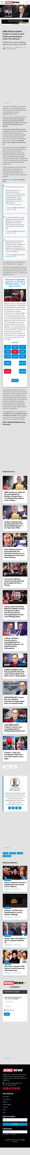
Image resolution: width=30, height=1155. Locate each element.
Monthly (22, 363)
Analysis (13, 853)
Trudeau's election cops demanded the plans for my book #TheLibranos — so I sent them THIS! (14, 525)
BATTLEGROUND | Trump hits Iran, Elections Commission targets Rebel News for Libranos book (14, 700)
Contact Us (5, 1107)
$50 (15, 347)
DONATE (15, 380)
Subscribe (5, 1102)
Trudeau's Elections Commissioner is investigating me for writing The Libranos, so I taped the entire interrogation (14, 643)
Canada (20, 853)
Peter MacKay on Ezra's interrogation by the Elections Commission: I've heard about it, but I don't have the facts (14, 553)
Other (22, 356)
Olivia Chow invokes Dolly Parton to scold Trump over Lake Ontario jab (14, 968)
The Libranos (7, 856)
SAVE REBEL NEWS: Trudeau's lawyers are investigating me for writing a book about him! (14, 728)
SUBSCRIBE (7, 999)
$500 (22, 352)
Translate (14, 1134)
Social (4, 1110)
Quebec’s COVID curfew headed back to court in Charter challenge (13, 912)
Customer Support (7, 1104)
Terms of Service (7, 1099)
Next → (14, 767)
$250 (15, 352)
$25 (7, 347)
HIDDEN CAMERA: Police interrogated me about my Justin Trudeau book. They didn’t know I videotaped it (15, 673)
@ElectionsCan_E (10, 194)
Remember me (10, 1010)
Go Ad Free (7, 102)
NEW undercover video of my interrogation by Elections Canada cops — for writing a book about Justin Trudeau (14, 496)
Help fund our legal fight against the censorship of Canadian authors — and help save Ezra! (15, 282)
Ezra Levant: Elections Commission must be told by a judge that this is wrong (14, 582)
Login (4, 1112)
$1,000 (7, 356)
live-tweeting (10, 179)
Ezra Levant (9, 47)
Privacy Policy (6, 1096)
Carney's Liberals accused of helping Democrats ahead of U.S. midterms (15, 884)
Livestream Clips (8, 889)
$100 (7, 352)
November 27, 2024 (10, 209)
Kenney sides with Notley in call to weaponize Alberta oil (15, 940)
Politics (5, 853)
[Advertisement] (15, 86)
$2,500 (15, 356)
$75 (22, 347)
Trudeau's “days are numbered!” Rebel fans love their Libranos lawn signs (14, 755)
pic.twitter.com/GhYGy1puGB (13, 204)
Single (7, 363)
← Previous (7, 767)
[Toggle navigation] (2, 2)
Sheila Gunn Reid (8, 917)
